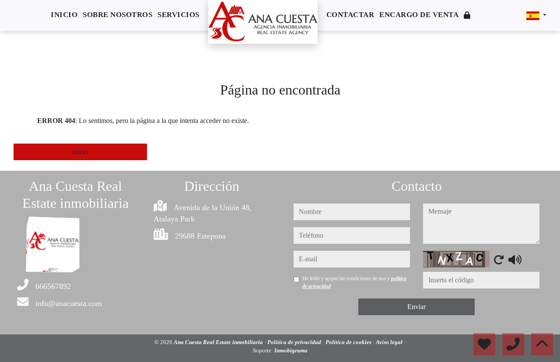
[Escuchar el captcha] (515, 259)
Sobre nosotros (117, 15)
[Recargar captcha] (498, 259)
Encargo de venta (418, 15)
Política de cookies (349, 342)
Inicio (64, 15)
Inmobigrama (291, 350)
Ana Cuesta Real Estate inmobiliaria (219, 342)
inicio (80, 151)
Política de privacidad (294, 342)
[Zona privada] (467, 15)
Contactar (350, 15)
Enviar (416, 306)
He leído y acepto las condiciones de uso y (354, 282)
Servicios (179, 15)
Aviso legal (390, 342)
